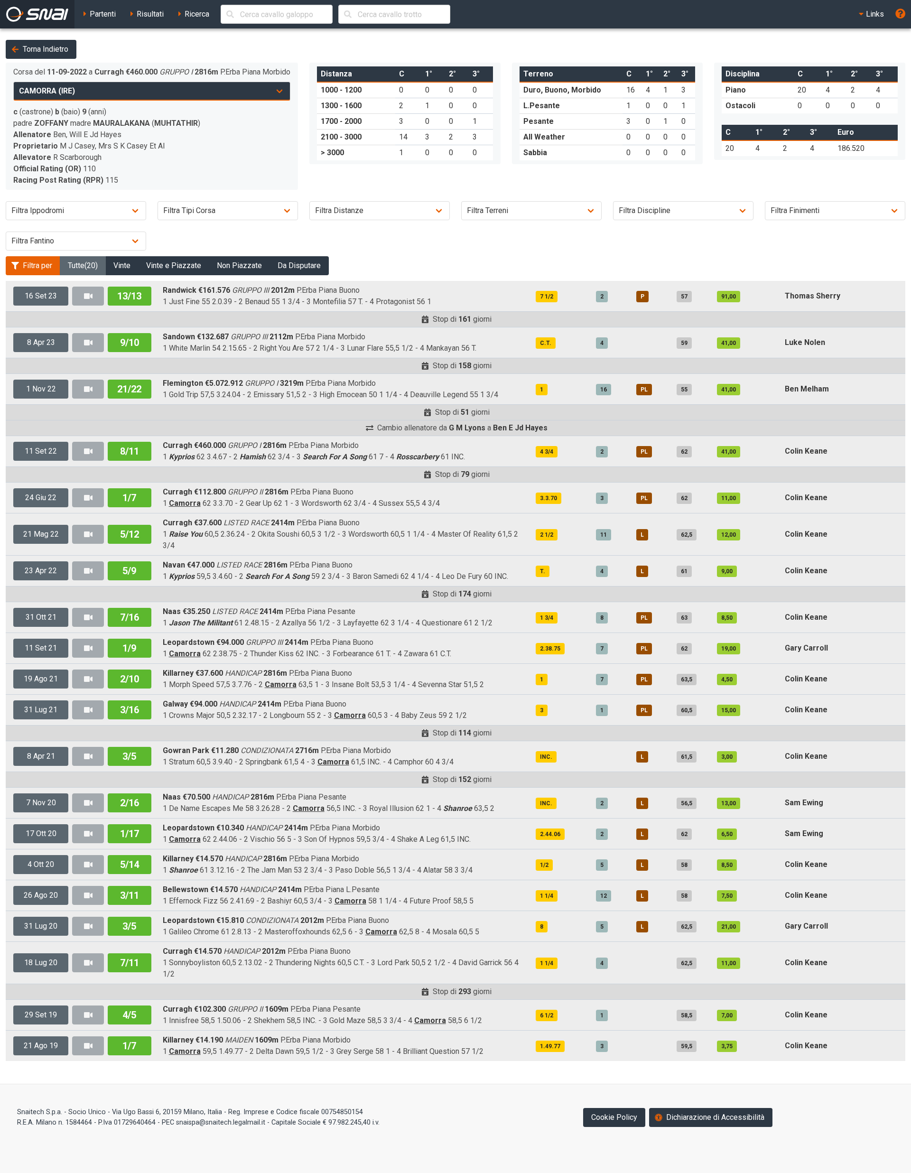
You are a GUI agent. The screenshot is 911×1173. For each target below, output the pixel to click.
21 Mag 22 (41, 534)
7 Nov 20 (41, 802)
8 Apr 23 (41, 342)
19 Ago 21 (41, 678)
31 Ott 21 (41, 617)
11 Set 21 (41, 647)
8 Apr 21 (41, 756)
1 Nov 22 (41, 388)
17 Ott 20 (41, 833)
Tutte (83, 265)
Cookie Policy (614, 1117)
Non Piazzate (239, 265)
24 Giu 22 (40, 497)
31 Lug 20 (40, 926)
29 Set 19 (41, 1014)
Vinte (121, 265)
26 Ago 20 (41, 895)
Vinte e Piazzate (173, 265)
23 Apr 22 (41, 570)
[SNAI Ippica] (37, 14)
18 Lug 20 (40, 962)
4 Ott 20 (41, 864)
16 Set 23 (41, 295)
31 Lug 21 (40, 709)
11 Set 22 (41, 451)
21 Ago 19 (41, 1045)
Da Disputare (299, 265)
